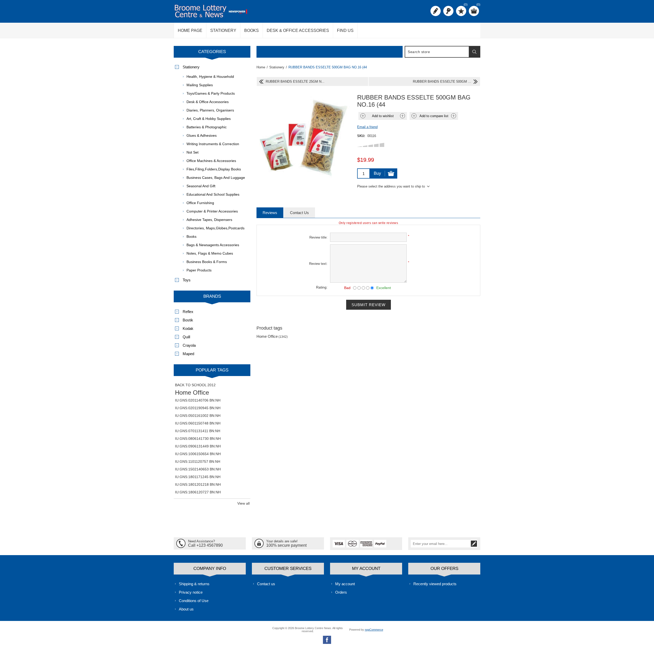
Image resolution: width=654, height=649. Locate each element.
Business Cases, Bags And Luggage (215, 178)
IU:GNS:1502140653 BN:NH (198, 469)
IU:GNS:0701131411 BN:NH (197, 431)
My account (345, 584)
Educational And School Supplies (212, 194)
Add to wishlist (383, 116)
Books (191, 236)
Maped (188, 354)
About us (186, 609)
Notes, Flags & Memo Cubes (209, 253)
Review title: (318, 237)
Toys (187, 280)
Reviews (270, 212)
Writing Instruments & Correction (212, 144)
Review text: (318, 264)
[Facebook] (327, 640)
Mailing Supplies (199, 85)
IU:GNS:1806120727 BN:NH (198, 492)
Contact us (266, 584)
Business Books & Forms (206, 262)
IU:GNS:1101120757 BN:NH (197, 461)
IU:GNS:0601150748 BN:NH (197, 423)
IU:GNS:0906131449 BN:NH (198, 446)
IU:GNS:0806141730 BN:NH (198, 438)
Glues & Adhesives (201, 135)
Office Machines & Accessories (211, 161)
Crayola (189, 345)
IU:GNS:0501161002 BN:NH (197, 416)
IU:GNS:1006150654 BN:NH (198, 454)
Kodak (188, 328)
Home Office (267, 336)
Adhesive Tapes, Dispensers (209, 220)
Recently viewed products (435, 584)
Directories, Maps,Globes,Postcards (215, 228)
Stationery (191, 67)
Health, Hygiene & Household (210, 76)
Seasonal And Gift (200, 186)
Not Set (192, 152)
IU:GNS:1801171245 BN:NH (197, 477)
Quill (186, 337)
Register (435, 11)
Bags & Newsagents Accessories (212, 245)
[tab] (269, 212)
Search (474, 51)
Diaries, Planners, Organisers (210, 110)
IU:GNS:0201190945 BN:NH (197, 408)
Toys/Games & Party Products (210, 93)
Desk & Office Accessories (207, 102)
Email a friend (367, 127)
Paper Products (199, 270)
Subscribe (474, 543)
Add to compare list (433, 116)
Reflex (188, 311)
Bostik (188, 320)
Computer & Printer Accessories (212, 211)
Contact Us (299, 212)
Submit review (369, 305)
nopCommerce (374, 629)
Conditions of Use (193, 600)
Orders (341, 592)
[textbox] (437, 51)
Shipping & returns (194, 584)
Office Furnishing (200, 203)
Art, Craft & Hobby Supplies (208, 119)
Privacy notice (191, 592)
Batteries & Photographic (206, 127)
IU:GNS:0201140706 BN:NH (197, 400)
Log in (448, 11)
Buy (377, 173)
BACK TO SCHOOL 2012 (195, 385)
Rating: (322, 287)
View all (243, 503)
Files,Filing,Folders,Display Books (213, 169)
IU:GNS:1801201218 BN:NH (198, 484)
